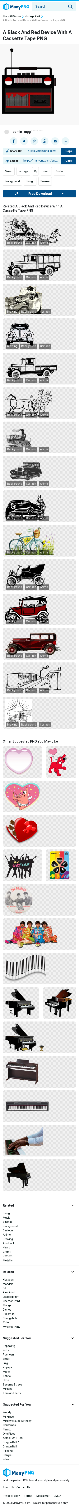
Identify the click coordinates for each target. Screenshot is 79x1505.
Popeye (7, 1367)
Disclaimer (42, 1495)
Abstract (8, 1243)
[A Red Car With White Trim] (39, 609)
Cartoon (31, 242)
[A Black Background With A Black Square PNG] (39, 230)
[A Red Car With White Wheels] (39, 643)
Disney (7, 1309)
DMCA (57, 1495)
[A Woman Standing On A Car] (39, 506)
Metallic (8, 1260)
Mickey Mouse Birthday (17, 1420)
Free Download (40, 194)
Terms (28, 1495)
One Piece (9, 1433)
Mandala (8, 1284)
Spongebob (10, 1318)
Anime (44, 242)
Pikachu (8, 1450)
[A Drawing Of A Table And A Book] (39, 712)
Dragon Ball (10, 1446)
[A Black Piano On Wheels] (39, 1174)
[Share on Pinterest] (34, 141)
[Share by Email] (55, 141)
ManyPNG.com (12, 16)
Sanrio (7, 1375)
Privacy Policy (11, 1495)
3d (4, 1288)
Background (12, 181)
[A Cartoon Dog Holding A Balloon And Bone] (61, 761)
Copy (68, 151)
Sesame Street (12, 1384)
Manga (7, 1305)
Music (8, 171)
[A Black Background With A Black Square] (39, 265)
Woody (7, 1412)
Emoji (6, 1358)
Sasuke (45, 181)
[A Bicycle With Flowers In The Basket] (39, 540)
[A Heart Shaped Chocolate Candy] (39, 830)
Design (30, 181)
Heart (46, 171)
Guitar (59, 171)
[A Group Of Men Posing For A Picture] (39, 899)
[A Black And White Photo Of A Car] (39, 471)
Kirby (6, 1350)
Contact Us (23, 1487)
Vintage (23, 171)
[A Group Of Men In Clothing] (39, 933)
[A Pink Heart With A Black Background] (22, 761)
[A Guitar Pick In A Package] (61, 865)
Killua (6, 1459)
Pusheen (8, 1354)
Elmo (6, 1380)
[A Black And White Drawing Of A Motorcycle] (39, 574)
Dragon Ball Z (11, 1442)
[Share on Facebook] (13, 141)
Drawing (12, 311)
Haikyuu (7, 1455)
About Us (8, 1487)
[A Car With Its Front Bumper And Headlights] (39, 334)
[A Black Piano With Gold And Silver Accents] (39, 1037)
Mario (6, 1371)
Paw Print (9, 1292)
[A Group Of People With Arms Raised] (22, 865)
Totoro (7, 1322)
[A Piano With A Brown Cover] (59, 1002)
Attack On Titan (13, 1437)
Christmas (9, 1425)
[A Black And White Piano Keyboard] (39, 968)
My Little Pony (11, 1326)
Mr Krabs (8, 1416)
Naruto (7, 1429)
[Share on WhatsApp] (45, 141)
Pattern (7, 1256)
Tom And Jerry (12, 1393)
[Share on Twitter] (24, 141)
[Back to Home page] (16, 6)
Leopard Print (11, 1296)
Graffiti (7, 1251)
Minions (7, 1388)
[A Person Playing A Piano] (39, 1140)
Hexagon (8, 1279)
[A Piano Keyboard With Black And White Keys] (39, 1106)
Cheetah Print (11, 1301)
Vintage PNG (32, 16)
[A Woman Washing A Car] (39, 299)
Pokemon (9, 1313)
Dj (35, 171)
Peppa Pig (9, 1345)
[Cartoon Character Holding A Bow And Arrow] (39, 796)
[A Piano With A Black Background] (21, 1002)
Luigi (5, 1363)
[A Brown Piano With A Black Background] (39, 1071)
